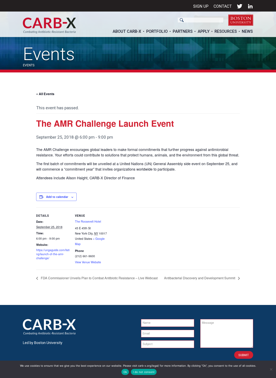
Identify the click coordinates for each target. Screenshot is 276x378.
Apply (204, 31)
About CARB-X (127, 31)
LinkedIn (250, 6)
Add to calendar (57, 197)
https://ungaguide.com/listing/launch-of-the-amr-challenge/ (53, 254)
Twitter (239, 6)
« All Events (45, 93)
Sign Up (201, 6)
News (247, 31)
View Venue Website (88, 262)
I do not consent (144, 372)
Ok (125, 372)
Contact (223, 6)
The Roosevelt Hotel (88, 221)
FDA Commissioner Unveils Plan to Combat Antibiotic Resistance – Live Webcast (99, 278)
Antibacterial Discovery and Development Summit (200, 278)
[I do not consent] (271, 369)
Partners (183, 31)
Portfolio (157, 31)
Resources (226, 31)
